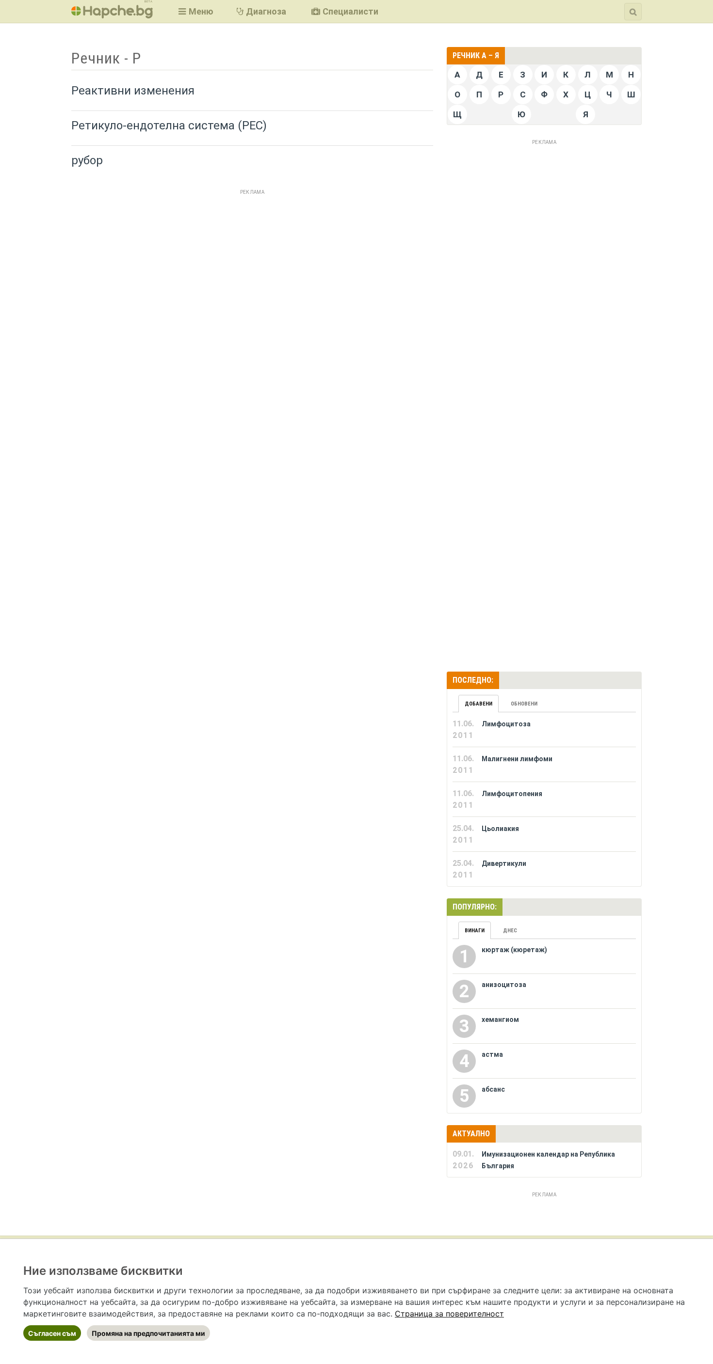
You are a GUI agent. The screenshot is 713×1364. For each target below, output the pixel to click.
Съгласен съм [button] (52, 1333)
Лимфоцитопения (512, 794)
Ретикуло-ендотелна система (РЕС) (169, 125)
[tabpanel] (544, 799)
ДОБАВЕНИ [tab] (478, 704)
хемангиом (500, 1019)
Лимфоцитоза (506, 724)
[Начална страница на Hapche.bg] (112, 15)
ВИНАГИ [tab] (475, 930)
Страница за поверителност (449, 1313)
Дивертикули (504, 863)
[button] (194, 11)
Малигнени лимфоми (517, 759)
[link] (449, 1313)
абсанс (493, 1089)
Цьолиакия (500, 828)
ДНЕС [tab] (510, 930)
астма (492, 1054)
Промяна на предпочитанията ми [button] (148, 1333)
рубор (87, 160)
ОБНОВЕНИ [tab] (524, 704)
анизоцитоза (504, 984)
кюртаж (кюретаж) (514, 950)
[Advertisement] (252, 266)
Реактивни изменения (132, 90)
